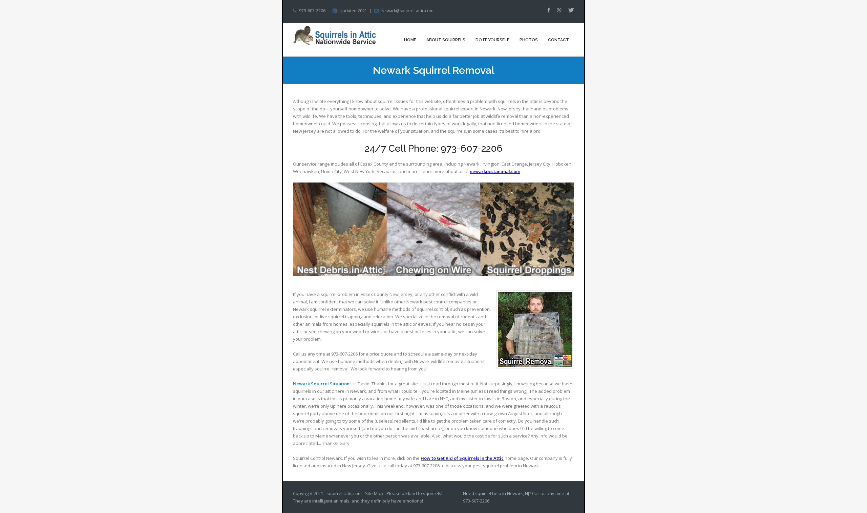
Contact (558, 40)
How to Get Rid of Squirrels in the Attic (462, 458)
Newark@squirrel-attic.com (407, 11)
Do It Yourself (492, 40)
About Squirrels (445, 40)
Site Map (374, 493)
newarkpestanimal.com (495, 171)
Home (410, 40)
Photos (529, 40)
